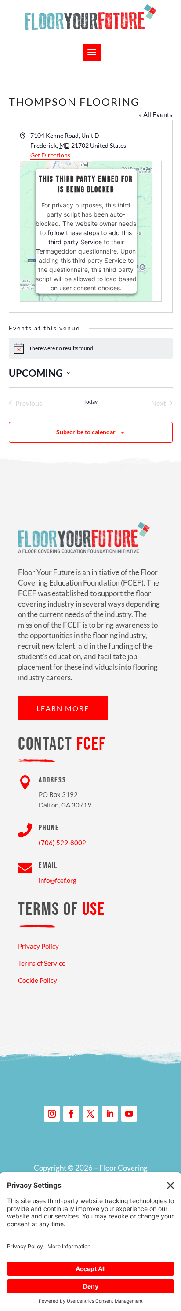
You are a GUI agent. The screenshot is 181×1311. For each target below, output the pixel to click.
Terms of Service (41, 963)
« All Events (156, 114)
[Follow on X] (90, 1114)
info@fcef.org (57, 880)
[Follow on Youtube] (129, 1114)
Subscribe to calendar (86, 432)
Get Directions (50, 155)
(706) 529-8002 (62, 843)
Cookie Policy (37, 980)
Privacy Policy (38, 946)
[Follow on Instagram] (52, 1114)
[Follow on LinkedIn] (110, 1114)
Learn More (62, 708)
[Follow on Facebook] (71, 1114)
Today (90, 401)
